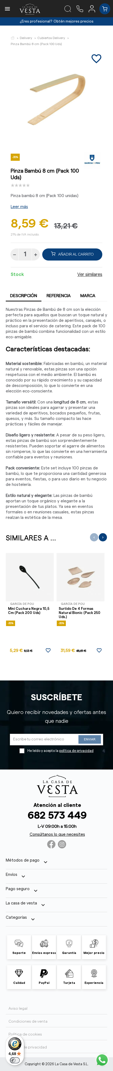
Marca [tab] (87, 296)
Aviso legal (18, 1009)
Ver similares (89, 274)
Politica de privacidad (28, 1047)
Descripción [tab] (23, 296)
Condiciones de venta (28, 1021)
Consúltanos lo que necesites (57, 834)
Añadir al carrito (76, 254)
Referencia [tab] (59, 296)
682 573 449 (57, 815)
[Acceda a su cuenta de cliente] (94, 8)
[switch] (15, 1060)
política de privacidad (76, 750)
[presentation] (94, 537)
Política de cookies (25, 1034)
